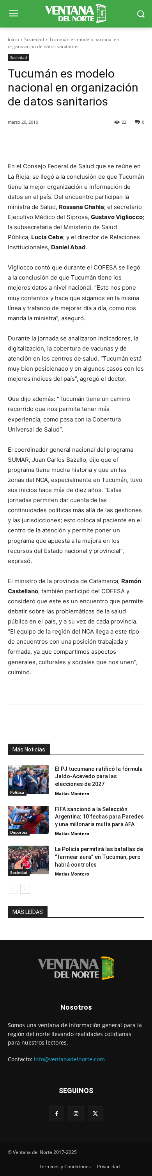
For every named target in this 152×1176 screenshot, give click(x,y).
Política (17, 792)
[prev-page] (13, 889)
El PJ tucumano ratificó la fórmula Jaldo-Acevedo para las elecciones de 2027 (99, 776)
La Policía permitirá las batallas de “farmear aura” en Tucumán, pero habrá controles (99, 856)
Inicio (13, 39)
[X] (95, 1113)
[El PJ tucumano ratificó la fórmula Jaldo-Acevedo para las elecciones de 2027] (28, 779)
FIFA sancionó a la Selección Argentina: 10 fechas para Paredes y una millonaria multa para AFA (99, 816)
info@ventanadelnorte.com (69, 1059)
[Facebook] (56, 1113)
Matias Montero (72, 793)
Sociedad (34, 39)
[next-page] (25, 889)
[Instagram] (75, 1113)
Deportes (18, 832)
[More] (96, 142)
